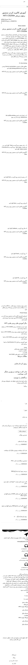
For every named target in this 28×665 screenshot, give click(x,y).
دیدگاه (25, 386)
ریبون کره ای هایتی (22, 441)
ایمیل (25, 410)
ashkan (3, 19)
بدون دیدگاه (18, 444)
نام (26, 403)
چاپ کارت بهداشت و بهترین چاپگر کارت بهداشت (15, 450)
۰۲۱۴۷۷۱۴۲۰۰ (24, 549)
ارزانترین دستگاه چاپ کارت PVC (19, 460)
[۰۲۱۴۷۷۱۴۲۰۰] (26, 546)
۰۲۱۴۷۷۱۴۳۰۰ (24, 558)
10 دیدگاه (19, 453)
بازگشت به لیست (23, 350)
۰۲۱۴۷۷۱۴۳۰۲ (24, 567)
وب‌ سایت (24, 417)
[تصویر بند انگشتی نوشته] (14, 439)
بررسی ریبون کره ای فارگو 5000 (19, 471)
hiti (14, 44)
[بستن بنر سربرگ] (26, 644)
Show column (22, 25)
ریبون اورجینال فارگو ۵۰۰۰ (20, 516)
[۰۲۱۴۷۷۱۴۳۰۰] (26, 555)
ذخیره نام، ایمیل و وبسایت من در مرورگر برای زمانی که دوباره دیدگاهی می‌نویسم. (14, 426)
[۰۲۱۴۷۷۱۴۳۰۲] (26, 564)
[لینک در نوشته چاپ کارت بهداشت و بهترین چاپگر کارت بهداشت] (14, 366)
